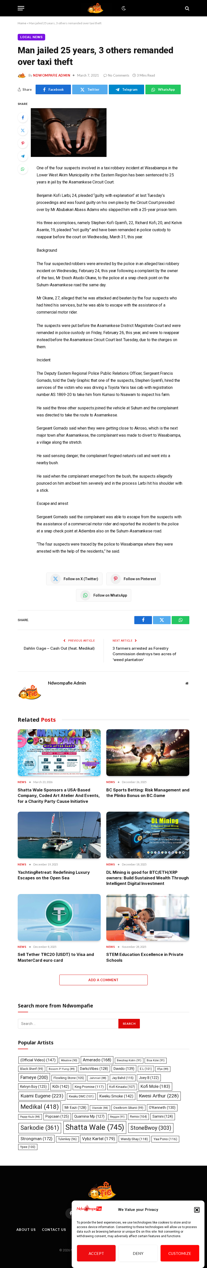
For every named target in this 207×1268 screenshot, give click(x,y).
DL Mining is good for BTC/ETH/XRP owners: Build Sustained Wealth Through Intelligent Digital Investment (147, 878)
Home (22, 23)
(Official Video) (38, 1060)
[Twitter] (23, 130)
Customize (179, 1253)
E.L (146, 1069)
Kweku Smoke (116, 1096)
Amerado (97, 1060)
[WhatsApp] (23, 169)
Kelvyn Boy (33, 1087)
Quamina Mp (89, 1116)
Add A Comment (103, 980)
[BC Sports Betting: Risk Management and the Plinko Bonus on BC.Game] (147, 752)
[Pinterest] (23, 143)
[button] (196, 1209)
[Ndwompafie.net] (96, 8)
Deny (138, 1253)
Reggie (117, 1116)
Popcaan (57, 1116)
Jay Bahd (123, 1078)
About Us (26, 1230)
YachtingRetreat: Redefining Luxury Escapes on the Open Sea (54, 875)
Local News (31, 37)
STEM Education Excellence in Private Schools (144, 957)
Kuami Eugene (41, 1096)
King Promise (89, 1087)
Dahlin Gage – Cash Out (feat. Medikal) (59, 648)
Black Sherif (31, 1069)
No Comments (118, 75)
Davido (124, 1068)
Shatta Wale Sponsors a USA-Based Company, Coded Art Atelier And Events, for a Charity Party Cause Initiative (59, 795)
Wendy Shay (134, 1139)
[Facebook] (23, 117)
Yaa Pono (165, 1139)
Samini (162, 1116)
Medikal (39, 1106)
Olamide (100, 1108)
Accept (96, 1253)
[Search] (186, 8)
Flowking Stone (69, 1078)
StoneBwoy (150, 1128)
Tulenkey (67, 1139)
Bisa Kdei (156, 1060)
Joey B (149, 1078)
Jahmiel (97, 1078)
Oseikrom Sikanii (128, 1108)
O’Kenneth (162, 1108)
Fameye (34, 1077)
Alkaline (69, 1060)
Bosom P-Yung (62, 1069)
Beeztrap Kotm (129, 1060)
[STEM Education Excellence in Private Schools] (147, 917)
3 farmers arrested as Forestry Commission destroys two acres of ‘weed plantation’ (144, 654)
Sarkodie (39, 1127)
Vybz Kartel (98, 1138)
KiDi (60, 1086)
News (22, 782)
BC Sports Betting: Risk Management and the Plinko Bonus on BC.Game (147, 792)
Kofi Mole (155, 1086)
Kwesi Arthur (159, 1096)
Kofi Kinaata (122, 1087)
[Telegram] (23, 156)
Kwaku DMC (81, 1096)
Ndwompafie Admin (51, 75)
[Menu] (21, 8)
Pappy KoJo (30, 1116)
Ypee (27, 1147)
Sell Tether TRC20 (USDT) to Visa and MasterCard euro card (56, 957)
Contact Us (54, 1230)
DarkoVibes (94, 1069)
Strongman (36, 1138)
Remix (138, 1116)
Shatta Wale (94, 1127)
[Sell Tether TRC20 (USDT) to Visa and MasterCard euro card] (59, 917)
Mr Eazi (75, 1108)
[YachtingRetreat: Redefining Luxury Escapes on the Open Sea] (59, 835)
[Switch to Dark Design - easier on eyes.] (123, 8)
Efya (162, 1069)
